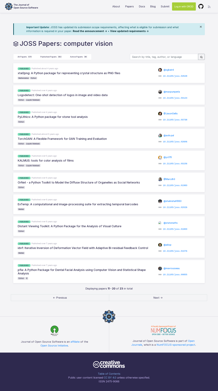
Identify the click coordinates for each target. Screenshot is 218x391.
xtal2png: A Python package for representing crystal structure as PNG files (69, 73)
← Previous (60, 297)
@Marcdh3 (169, 179)
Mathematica (24, 78)
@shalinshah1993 (172, 201)
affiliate (75, 341)
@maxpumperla (171, 91)
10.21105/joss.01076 (175, 251)
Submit (165, 6)
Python (33, 78)
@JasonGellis (170, 113)
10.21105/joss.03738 (175, 119)
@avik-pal (168, 135)
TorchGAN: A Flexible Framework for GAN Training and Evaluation (62, 138)
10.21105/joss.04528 (175, 76)
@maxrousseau (171, 268)
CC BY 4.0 (110, 377)
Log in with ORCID (183, 6)
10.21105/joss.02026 (175, 207)
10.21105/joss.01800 (175, 229)
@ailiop (167, 244)
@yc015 (167, 157)
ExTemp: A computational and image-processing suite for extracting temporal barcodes (78, 204)
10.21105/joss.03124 (175, 98)
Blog (153, 6)
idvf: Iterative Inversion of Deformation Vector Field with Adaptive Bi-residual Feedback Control (83, 248)
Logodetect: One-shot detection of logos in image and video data (63, 95)
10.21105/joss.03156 (175, 163)
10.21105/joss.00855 (175, 274)
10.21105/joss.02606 (175, 141)
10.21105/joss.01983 (175, 185)
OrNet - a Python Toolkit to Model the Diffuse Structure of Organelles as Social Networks (79, 182)
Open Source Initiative (54, 345)
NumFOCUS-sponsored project (176, 344)
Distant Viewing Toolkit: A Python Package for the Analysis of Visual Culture (69, 226)
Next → (158, 297)
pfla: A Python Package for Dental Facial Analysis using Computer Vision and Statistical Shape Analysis (82, 271)
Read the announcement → (90, 31)
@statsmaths (170, 222)
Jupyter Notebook (33, 100)
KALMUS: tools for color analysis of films (46, 160)
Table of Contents (109, 373)
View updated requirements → (129, 31)
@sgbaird (168, 69)
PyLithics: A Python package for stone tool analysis (53, 116)
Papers (129, 6)
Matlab (21, 209)
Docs (142, 6)
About (116, 6)
